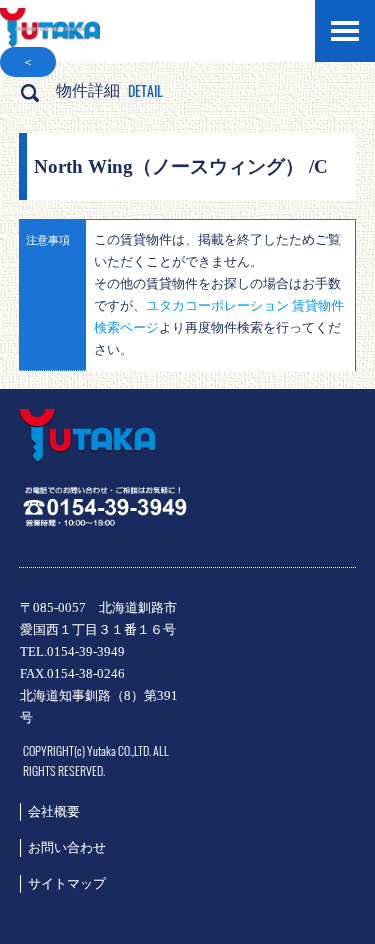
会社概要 (54, 811)
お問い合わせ (67, 847)
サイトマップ (67, 883)
